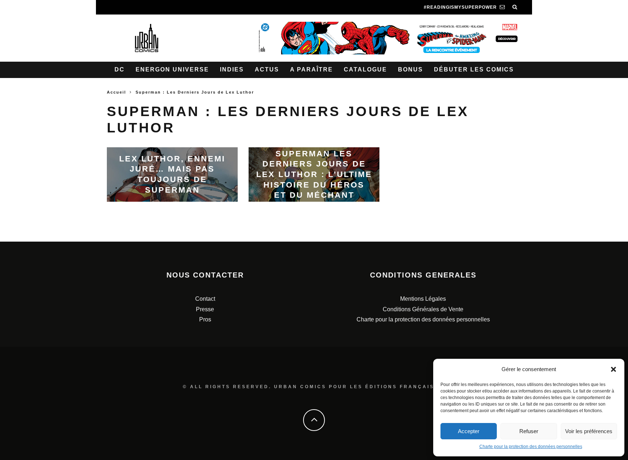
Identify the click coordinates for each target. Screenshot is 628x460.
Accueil (116, 92)
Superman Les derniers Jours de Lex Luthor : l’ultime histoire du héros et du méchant (314, 174)
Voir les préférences (588, 431)
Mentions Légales (423, 299)
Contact (205, 299)
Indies (232, 69)
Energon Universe (172, 69)
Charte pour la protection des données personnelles (530, 446)
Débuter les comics (474, 69)
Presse (205, 309)
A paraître (311, 69)
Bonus (410, 69)
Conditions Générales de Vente (423, 309)
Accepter (468, 431)
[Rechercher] (515, 7)
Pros (205, 319)
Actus (267, 69)
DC (119, 69)
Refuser (528, 431)
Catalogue (365, 69)
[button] (613, 369)
